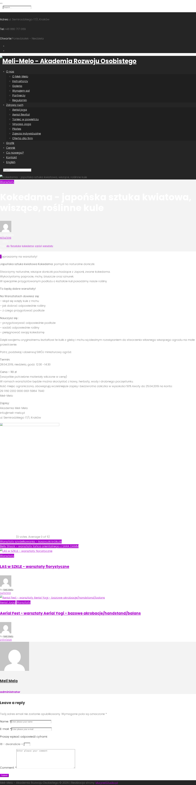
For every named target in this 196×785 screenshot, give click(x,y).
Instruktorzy (20, 81)
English (10, 162)
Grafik (10, 143)
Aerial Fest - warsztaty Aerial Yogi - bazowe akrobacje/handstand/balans (70, 613)
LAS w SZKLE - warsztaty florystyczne (34, 566)
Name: (5, 721)
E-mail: (5, 729)
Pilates (16, 129)
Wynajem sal (21, 91)
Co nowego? (15, 153)
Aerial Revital (21, 114)
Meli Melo (8, 234)
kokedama (28, 245)
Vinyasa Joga (21, 124)
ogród (38, 245)
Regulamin (19, 100)
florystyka (16, 245)
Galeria (17, 86)
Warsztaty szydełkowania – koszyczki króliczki (31, 541)
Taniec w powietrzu (25, 119)
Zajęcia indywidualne (26, 133)
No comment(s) (9, 249)
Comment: (8, 768)
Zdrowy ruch (14, 105)
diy (8, 245)
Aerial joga (19, 110)
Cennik (10, 148)
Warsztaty (7, 182)
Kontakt (11, 157)
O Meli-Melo (20, 76)
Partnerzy (18, 95)
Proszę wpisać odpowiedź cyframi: (23, 736)
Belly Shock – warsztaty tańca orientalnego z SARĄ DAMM (39, 546)
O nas (10, 71)
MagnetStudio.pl (107, 783)
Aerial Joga (8, 602)
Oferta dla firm (22, 138)
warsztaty (48, 245)
